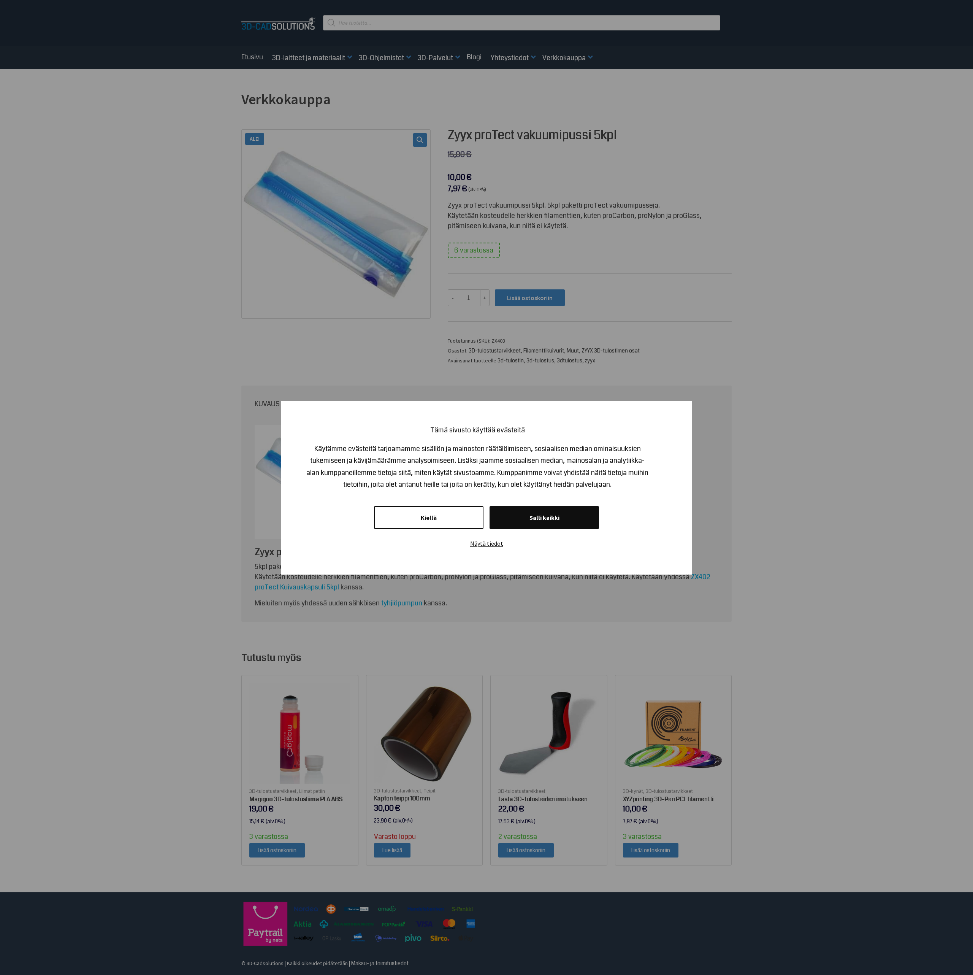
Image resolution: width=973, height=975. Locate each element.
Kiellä (429, 517)
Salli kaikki (544, 517)
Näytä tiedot (486, 543)
